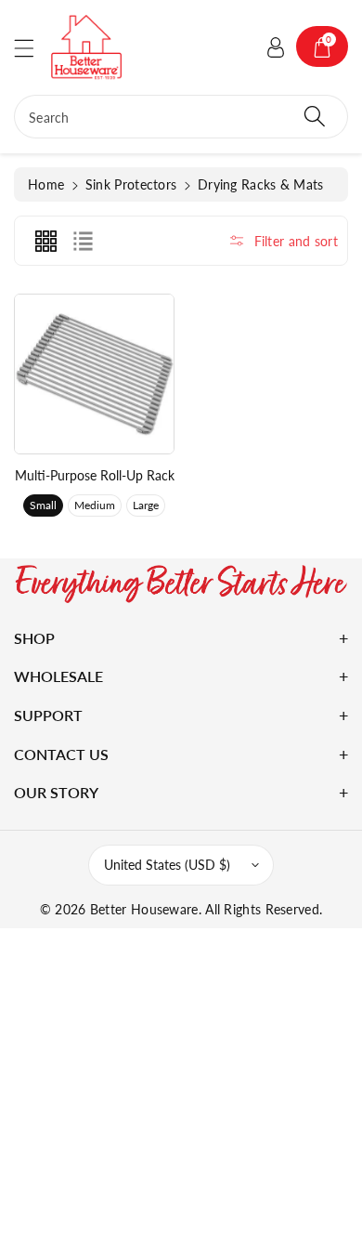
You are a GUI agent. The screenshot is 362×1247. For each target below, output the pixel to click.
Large (146, 505)
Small (43, 505)
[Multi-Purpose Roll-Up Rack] (94, 374)
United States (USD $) (167, 865)
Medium (94, 505)
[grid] (45, 240)
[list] (82, 240)
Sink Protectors (131, 184)
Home (46, 184)
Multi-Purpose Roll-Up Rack (95, 475)
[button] (32, 47)
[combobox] (181, 117)
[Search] (314, 117)
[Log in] (275, 46)
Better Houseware (144, 909)
